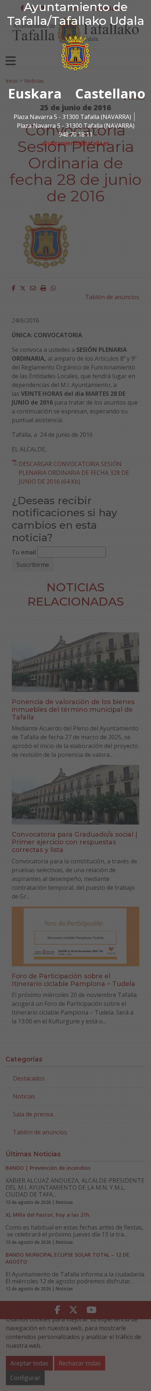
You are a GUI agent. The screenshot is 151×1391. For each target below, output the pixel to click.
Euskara (35, 94)
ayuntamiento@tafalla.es (75, 143)
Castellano (110, 94)
